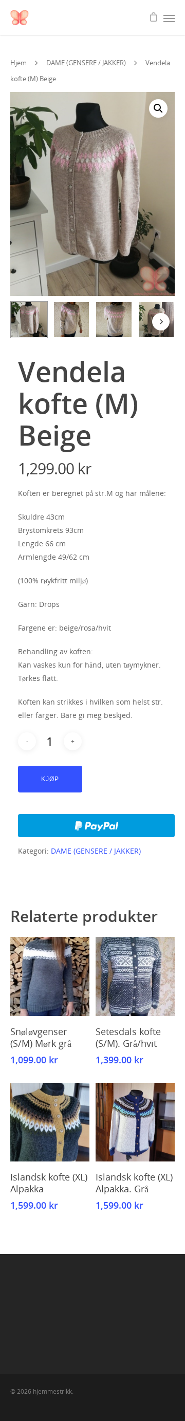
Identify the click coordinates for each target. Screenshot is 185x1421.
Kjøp (50, 779)
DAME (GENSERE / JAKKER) (86, 62)
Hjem (18, 62)
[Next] (161, 321)
